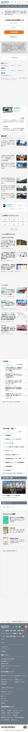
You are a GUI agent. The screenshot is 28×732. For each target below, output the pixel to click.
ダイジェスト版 (9, 443)
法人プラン (3, 698)
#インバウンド (13, 507)
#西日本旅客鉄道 (5, 75)
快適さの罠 (12, 528)
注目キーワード (6, 503)
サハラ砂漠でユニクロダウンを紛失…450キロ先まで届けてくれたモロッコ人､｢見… (13, 382)
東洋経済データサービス (6, 679)
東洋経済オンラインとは (6, 691)
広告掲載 (3, 713)
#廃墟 (7, 507)
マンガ (2, 633)
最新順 (7, 6)
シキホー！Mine (4, 668)
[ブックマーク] (12, 229)
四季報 (14, 633)
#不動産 (19, 70)
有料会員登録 (14, 32)
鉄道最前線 (17, 108)
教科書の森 (3, 684)
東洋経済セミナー (18, 679)
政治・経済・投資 (11, 636)
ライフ (2, 639)
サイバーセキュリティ (6, 649)
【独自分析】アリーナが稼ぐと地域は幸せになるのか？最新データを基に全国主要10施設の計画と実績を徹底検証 (8, 317)
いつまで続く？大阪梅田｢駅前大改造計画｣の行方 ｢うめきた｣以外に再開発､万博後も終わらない (8, 143)
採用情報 (9, 710)
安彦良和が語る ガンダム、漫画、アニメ (15, 458)
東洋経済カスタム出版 (19, 681)
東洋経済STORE (5, 663)
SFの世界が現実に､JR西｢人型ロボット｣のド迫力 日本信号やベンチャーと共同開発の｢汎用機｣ (8, 196)
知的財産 (15, 715)
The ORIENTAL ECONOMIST (8, 659)
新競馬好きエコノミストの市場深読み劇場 (15, 462)
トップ (2, 6)
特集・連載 (14, 6)
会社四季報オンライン (6, 661)
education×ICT (4, 646)
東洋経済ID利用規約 (19, 717)
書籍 (20, 633)
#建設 (12, 70)
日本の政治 (8, 470)
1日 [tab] (8, 431)
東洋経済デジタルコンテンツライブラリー (10, 665)
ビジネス (7, 621)
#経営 (12, 65)
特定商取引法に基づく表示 (7, 717)
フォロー (14, 114)
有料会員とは (14, 36)
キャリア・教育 (20, 636)
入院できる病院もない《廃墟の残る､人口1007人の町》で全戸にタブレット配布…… (13, 369)
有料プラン (3, 696)
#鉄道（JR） (4, 70)
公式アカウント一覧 (17, 710)
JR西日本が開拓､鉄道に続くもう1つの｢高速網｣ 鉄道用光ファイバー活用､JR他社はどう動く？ (8, 181)
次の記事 (22, 118)
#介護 (3, 507)
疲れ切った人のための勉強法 (17, 517)
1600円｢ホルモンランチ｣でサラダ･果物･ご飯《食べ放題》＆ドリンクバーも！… (13, 395)
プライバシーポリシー (6, 715)
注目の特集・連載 (7, 478)
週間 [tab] (20, 431)
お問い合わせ (14, 719)
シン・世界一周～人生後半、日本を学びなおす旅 (15, 446)
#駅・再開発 (4, 65)
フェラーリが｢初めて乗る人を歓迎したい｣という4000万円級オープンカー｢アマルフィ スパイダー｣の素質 (8, 292)
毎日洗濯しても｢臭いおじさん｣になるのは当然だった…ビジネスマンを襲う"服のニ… (13, 376)
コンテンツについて (5, 694)
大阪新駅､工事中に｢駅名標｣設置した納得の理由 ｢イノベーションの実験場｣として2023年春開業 (8, 158)
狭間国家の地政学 (14, 538)
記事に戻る (2, 13)
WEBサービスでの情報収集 (13, 713)
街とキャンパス (9, 450)
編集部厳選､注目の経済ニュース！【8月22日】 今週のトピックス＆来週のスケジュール (8, 304)
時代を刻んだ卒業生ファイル (12, 454)
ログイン (21, 2)
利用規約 (3, 703)
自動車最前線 (8, 466)
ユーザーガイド (4, 700)
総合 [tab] (8, 364)
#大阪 (18, 65)
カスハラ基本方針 (5, 719)
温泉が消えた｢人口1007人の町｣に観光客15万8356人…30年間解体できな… (13, 389)
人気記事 (5, 361)
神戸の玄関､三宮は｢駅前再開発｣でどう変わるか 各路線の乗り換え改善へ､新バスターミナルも (8, 188)
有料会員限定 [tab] (20, 364)
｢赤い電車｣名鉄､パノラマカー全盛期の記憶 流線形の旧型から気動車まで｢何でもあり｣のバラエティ (8, 329)
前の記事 (6, 126)
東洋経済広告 (4, 681)
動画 (24, 6)
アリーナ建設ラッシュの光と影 (11, 495)
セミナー (8, 633)
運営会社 (3, 710)
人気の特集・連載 (8, 428)
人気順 (20, 6)
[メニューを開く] (26, 2)
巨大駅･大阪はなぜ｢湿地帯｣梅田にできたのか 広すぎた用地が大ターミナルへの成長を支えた (8, 166)
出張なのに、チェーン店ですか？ (13, 439)
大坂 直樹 (9, 204)
